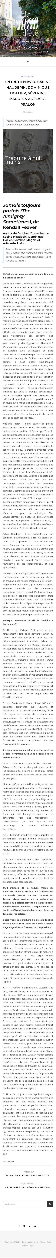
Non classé (28, 76)
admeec (10, 1161)
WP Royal (29, 1245)
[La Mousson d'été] (28, 22)
